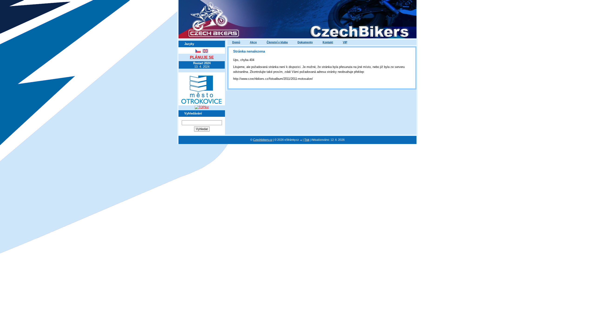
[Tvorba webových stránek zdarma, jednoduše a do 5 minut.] (301, 140)
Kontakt (328, 42)
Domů (236, 42)
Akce (253, 42)
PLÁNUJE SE (202, 57)
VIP (345, 42)
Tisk (306, 139)
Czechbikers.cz (262, 139)
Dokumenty (305, 42)
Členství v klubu (277, 42)
